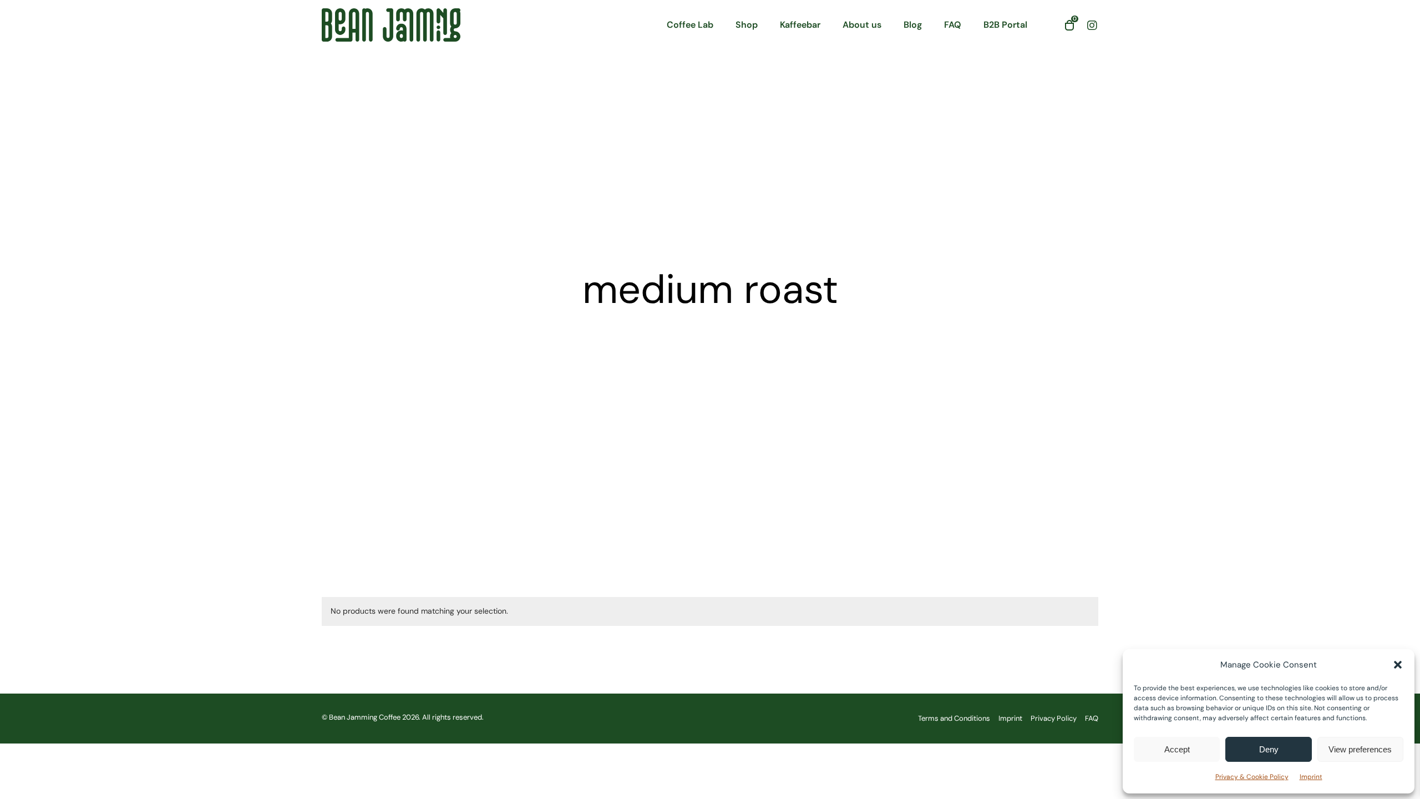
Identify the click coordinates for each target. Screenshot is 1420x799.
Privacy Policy (1054, 718)
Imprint (1311, 776)
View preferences (1360, 749)
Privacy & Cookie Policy (1252, 776)
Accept (1177, 749)
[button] (1397, 664)
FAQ (1091, 718)
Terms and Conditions (954, 718)
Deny (1269, 749)
